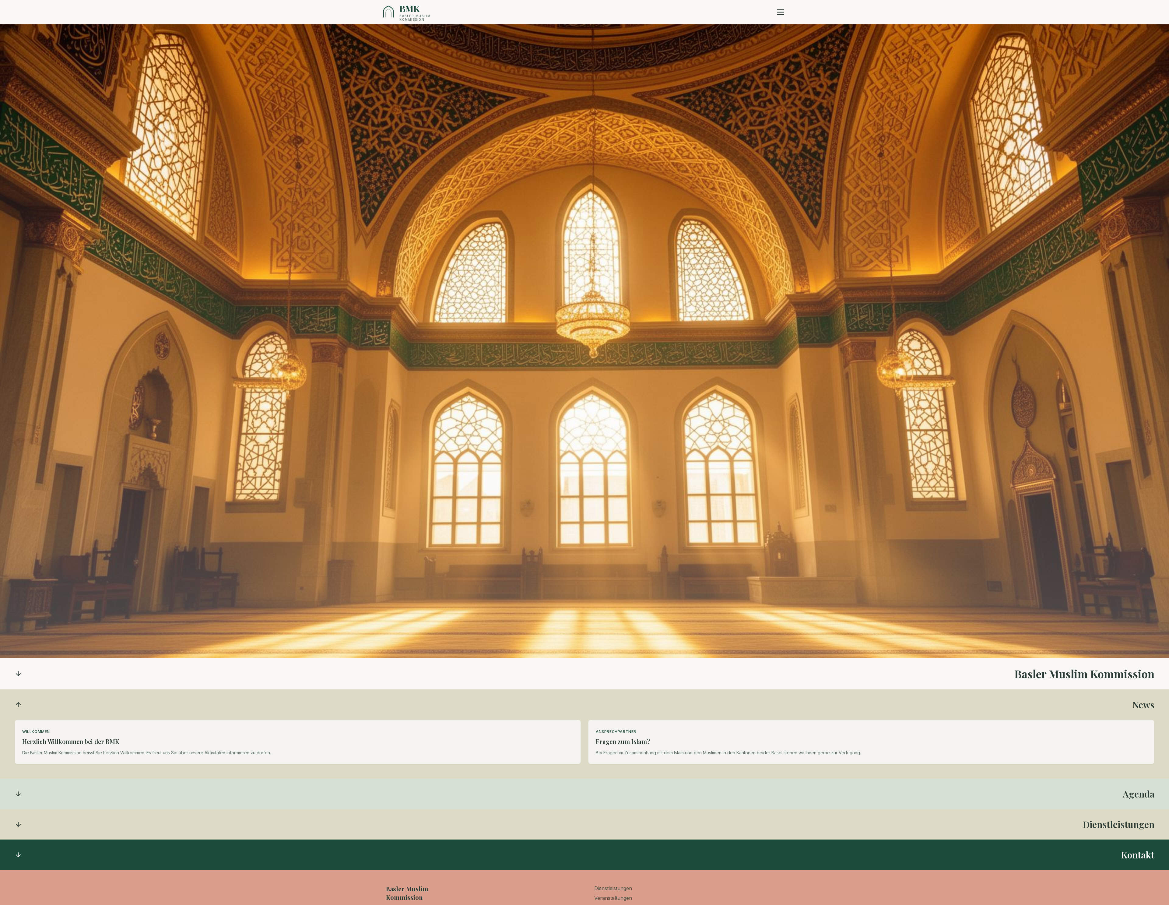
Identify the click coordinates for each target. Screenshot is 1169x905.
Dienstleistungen (613, 888)
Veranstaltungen (613, 898)
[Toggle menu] (780, 12)
